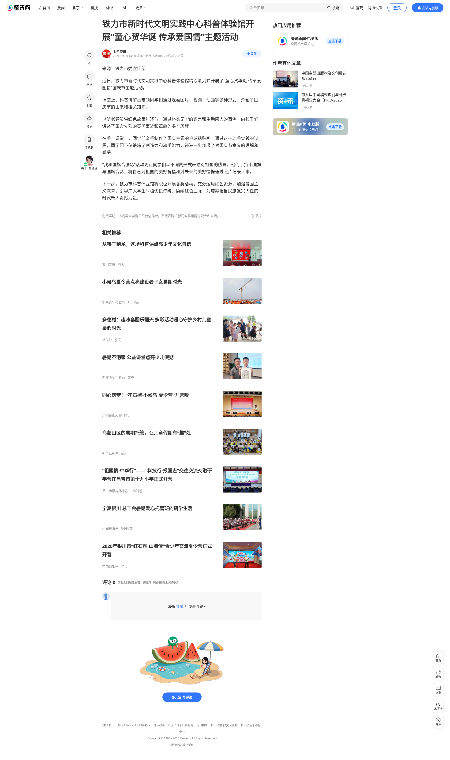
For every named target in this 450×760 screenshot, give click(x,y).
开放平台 (173, 725)
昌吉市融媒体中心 (115, 491)
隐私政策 (159, 725)
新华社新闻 (110, 453)
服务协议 (144, 725)
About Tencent (126, 725)
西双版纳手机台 (113, 377)
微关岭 (107, 340)
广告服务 (187, 725)
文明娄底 (108, 264)
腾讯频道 (246, 725)
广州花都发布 (112, 415)
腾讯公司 (176, 745)
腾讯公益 (216, 725)
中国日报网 (110, 528)
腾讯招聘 (202, 725)
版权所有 (188, 745)
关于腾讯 (108, 725)
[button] (335, 41)
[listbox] (182, 399)
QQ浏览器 (231, 725)
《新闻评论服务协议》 (165, 582)
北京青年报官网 (113, 302)
